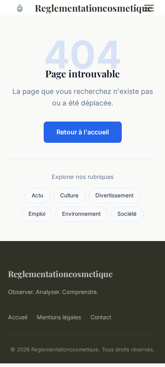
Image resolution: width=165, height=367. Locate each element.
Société (127, 214)
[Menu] (149, 8)
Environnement (81, 214)
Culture (69, 195)
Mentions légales (59, 317)
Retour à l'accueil (82, 132)
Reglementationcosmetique (83, 8)
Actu (37, 195)
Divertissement (114, 195)
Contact (101, 317)
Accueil (17, 317)
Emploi (36, 214)
